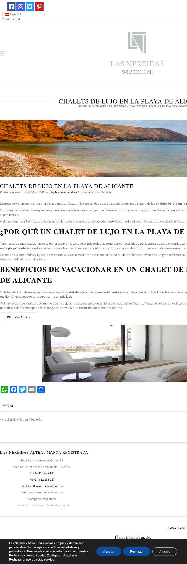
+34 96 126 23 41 (44, 473)
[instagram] (20, 6)
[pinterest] (39, 6)
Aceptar (108, 551)
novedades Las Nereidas (107, 106)
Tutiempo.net (11, 19)
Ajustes (164, 551)
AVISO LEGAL (176, 528)
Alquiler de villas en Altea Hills (22, 419)
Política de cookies (21, 555)
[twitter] (30, 6)
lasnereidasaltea (66, 192)
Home (82, 106)
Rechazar (137, 551)
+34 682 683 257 (44, 480)
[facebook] (11, 6)
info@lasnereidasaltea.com (45, 486)
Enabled (145, 537)
